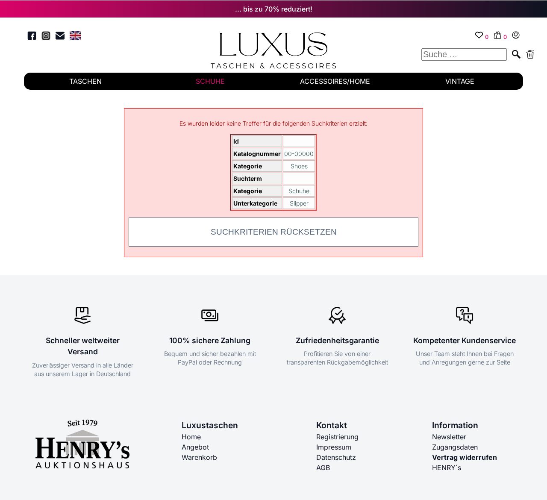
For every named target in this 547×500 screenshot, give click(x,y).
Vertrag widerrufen (464, 457)
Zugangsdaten (455, 447)
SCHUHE (210, 81)
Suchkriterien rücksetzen (274, 231)
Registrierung (337, 436)
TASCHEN (85, 81)
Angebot (195, 447)
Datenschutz (336, 457)
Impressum (333, 447)
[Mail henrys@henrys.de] (60, 37)
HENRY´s (446, 467)
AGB (323, 467)
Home (191, 436)
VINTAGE (459, 81)
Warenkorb (199, 457)
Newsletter (449, 436)
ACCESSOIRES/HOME (335, 81)
